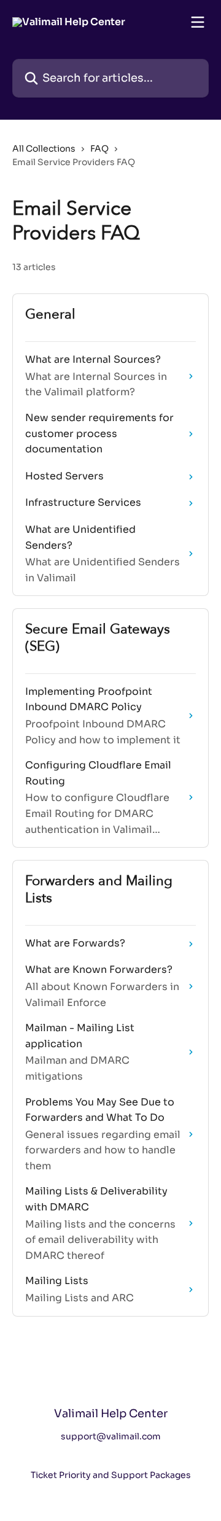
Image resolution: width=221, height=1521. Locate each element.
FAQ (99, 148)
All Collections (44, 148)
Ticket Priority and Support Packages (111, 1474)
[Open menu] (198, 22)
